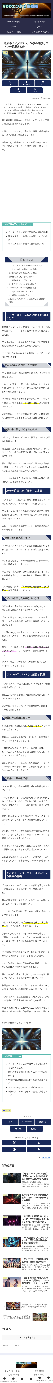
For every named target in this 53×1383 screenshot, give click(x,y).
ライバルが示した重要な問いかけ (24, 284)
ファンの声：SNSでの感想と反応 (22, 288)
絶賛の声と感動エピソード (22, 291)
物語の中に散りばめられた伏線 (24, 273)
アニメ (7, 1110)
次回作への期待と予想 (20, 295)
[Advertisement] (26, 187)
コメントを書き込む (26, 1337)
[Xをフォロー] (14, 1142)
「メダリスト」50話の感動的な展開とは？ (26, 265)
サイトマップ (39, 1375)
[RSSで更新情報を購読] (39, 1149)
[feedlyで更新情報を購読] (14, 1149)
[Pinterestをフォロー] (39, 1142)
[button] (35, 90)
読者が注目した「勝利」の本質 (21, 277)
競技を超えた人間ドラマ (21, 280)
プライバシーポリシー (14, 1371)
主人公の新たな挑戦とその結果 (24, 269)
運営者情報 (39, 1371)
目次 (22, 259)
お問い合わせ (13, 1375)
